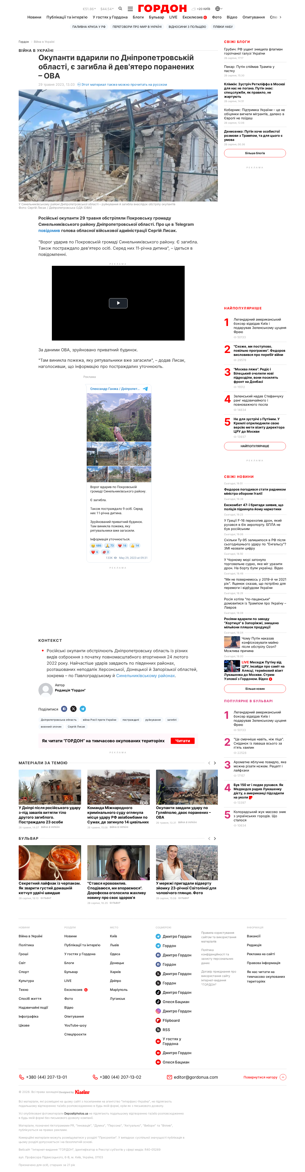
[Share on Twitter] (73, 709)
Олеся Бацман (176, 1002)
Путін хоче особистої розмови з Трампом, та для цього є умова (253, 135)
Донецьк (117, 963)
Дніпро (115, 981)
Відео (232, 17)
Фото (217, 17)
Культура (26, 981)
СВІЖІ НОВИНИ (239, 477)
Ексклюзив (193, 17)
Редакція (254, 945)
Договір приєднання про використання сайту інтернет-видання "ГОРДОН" (218, 978)
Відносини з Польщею (187, 26)
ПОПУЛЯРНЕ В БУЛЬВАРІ (248, 701)
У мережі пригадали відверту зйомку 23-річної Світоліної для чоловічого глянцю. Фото (186, 888)
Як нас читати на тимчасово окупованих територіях (266, 976)
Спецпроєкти (75, 1034)
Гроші (23, 954)
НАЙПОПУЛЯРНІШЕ (243, 308)
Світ (22, 963)
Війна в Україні (44, 41)
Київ (113, 936)
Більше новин (255, 688)
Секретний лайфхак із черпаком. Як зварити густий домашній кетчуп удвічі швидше (50, 888)
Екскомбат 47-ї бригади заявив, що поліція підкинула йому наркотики (253, 507)
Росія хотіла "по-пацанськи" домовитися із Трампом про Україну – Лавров (255, 603)
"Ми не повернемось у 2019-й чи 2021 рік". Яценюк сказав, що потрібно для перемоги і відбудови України (255, 583)
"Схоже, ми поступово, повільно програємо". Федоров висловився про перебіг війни (259, 350)
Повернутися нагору (260, 1077)
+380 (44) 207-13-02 (120, 1077)
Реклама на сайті (261, 954)
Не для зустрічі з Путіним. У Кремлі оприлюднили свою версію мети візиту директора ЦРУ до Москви (259, 425)
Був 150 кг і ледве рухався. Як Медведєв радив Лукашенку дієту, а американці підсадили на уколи (259, 791)
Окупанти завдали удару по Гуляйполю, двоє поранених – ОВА (183, 812)
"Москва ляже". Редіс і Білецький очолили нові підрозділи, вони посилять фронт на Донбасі (256, 375)
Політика (26, 945)
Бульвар (156, 17)
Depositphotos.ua (76, 1113)
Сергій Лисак (76, 726)
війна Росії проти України (99, 719)
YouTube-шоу (75, 1025)
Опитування (254, 17)
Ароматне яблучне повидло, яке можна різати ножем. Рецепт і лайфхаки (260, 766)
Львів (114, 945)
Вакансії (253, 936)
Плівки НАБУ (223, 26)
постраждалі (131, 719)
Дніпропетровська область (59, 719)
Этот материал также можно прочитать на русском (124, 84)
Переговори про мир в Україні (137, 26)
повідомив (49, 230)
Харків (115, 972)
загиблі (172, 719)
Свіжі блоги (237, 42)
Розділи (70, 927)
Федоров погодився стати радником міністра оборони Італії (255, 491)
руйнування (153, 719)
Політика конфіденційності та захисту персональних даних (217, 956)
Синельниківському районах (145, 675)
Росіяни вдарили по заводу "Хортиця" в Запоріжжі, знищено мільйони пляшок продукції (251, 623)
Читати (182, 740)
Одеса (115, 954)
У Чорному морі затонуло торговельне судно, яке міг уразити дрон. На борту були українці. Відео (254, 564)
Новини (34, 17)
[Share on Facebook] (64, 709)
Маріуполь (119, 990)
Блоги (138, 17)
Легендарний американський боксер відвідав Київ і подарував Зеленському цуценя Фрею (260, 325)
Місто (114, 927)
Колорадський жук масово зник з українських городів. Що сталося (260, 816)
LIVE (173, 17)
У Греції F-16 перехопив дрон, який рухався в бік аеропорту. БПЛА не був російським (253, 524)
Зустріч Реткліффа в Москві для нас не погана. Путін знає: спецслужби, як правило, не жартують (254, 90)
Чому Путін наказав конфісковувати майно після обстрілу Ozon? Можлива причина (251, 644)
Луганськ (117, 998)
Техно (23, 990)
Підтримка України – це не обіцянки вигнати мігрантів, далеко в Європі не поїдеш (254, 114)
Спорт (24, 972)
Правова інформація (263, 963)
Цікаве (24, 1025)
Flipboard (171, 1020)
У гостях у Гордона (110, 17)
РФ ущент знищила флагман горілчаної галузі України (253, 51)
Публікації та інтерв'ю (67, 17)
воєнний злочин (51, 726)
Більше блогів (255, 153)
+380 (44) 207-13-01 (46, 1077)
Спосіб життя (30, 998)
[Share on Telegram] (83, 709)
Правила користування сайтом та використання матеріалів (218, 937)
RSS (166, 1030)
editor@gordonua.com (196, 1077)
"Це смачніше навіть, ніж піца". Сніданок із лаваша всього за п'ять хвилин (259, 743)
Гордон (24, 41)
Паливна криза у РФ (89, 26)
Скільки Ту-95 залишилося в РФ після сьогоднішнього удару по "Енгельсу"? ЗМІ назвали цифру (255, 544)
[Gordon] (162, 9)
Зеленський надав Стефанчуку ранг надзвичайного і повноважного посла (258, 400)
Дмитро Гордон (177, 936)
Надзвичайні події (33, 1007)
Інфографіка (28, 1016)
